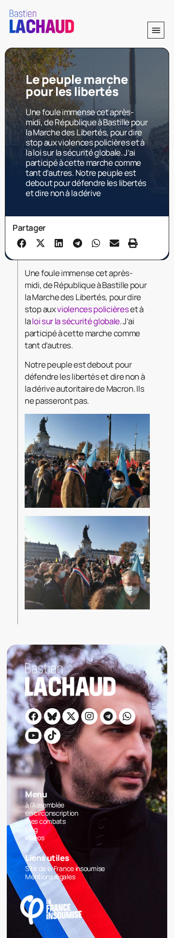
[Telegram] (108, 716)
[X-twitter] (70, 716)
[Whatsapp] (127, 716)
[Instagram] (89, 716)
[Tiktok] (52, 735)
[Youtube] (33, 735)
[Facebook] (33, 716)
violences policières (93, 309)
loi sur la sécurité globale (76, 321)
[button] (155, 30)
